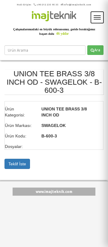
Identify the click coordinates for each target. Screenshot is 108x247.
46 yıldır (62, 34)
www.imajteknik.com (54, 192)
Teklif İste (17, 163)
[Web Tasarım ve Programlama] (12, 206)
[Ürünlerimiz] (54, 16)
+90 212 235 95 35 (47, 4)
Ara (97, 50)
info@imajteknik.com (77, 4)
